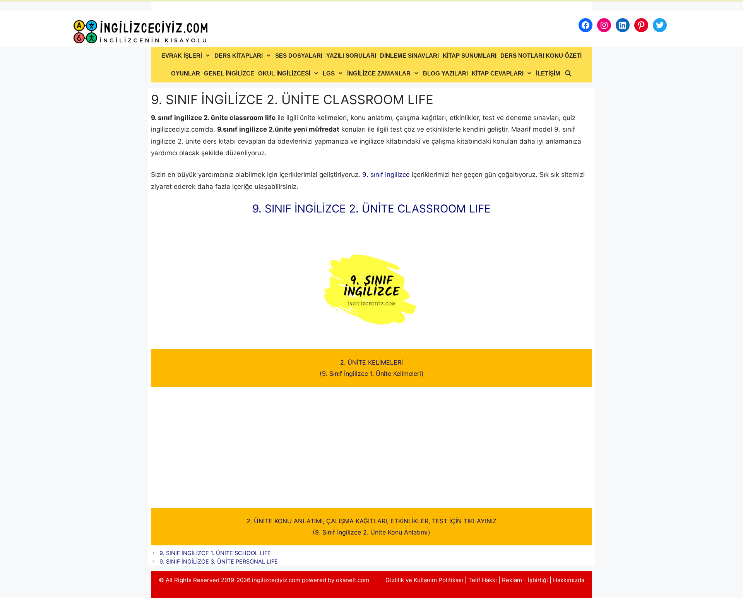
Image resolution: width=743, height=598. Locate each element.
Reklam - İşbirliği (526, 580)
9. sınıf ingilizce (386, 174)
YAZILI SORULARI (351, 55)
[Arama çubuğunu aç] (568, 73)
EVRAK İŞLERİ (181, 55)
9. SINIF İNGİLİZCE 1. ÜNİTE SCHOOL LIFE (215, 553)
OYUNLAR (185, 73)
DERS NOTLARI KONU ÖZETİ (541, 55)
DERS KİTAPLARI (238, 55)
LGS (329, 73)
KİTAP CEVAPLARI (498, 73)
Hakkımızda (568, 580)
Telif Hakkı (482, 580)
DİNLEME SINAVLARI (409, 55)
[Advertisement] (371, 450)
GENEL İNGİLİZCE (229, 73)
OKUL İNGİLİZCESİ (284, 73)
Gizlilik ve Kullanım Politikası (424, 580)
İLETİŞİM (548, 73)
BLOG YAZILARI (445, 73)
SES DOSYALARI (298, 55)
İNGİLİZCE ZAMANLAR (379, 73)
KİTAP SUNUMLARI (469, 55)
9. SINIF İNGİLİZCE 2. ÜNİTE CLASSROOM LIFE (371, 208)
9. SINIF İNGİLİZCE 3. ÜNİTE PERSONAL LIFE (218, 561)
